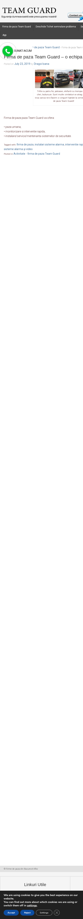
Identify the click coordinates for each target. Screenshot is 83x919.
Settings (44, 912)
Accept (11, 912)
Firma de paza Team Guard (16, 26)
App (4, 35)
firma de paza (25, 144)
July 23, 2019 (22, 63)
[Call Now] (7, 51)
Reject (27, 912)
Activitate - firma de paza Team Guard (36, 47)
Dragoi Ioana (41, 63)
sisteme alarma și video (18, 149)
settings (32, 905)
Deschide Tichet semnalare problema (56, 26)
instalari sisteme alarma (49, 144)
